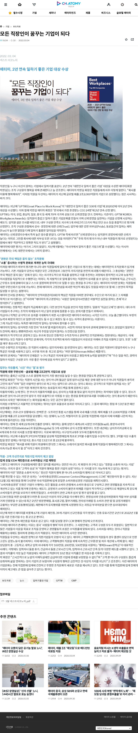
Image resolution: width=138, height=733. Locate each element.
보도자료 (17, 26)
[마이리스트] (109, 4)
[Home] (19, 5)
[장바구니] (34, 5)
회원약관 (29, 717)
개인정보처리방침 (13, 717)
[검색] (136, 5)
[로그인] (122, 5)
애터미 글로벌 (126, 716)
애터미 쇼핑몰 (110, 716)
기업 (7, 26)
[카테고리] (5, 5)
